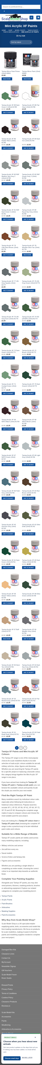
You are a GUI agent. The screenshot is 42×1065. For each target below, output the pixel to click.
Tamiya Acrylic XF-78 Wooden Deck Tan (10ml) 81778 (30, 247)
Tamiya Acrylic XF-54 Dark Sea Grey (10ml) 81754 (31, 666)
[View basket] (38, 18)
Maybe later (27, 1057)
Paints (4, 1021)
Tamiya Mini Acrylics (11, 32)
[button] (31, 18)
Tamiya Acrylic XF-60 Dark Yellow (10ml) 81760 (31, 561)
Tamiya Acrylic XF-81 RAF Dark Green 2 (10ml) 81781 (10, 212)
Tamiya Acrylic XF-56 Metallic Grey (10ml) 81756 (29, 631)
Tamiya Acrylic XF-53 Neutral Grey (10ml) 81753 (11, 700)
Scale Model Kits (8, 1012)
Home (4, 30)
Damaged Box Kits (9, 950)
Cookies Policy (7, 998)
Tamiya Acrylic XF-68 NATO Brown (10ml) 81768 (29, 421)
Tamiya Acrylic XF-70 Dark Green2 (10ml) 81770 (31, 385)
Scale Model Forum (9, 975)
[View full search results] (4, 3)
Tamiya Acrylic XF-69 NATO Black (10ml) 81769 (10, 420)
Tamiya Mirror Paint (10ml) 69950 (31, 72)
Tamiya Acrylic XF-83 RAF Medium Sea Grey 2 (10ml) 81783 (10, 176)
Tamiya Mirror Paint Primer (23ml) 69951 (11, 72)
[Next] (25, 748)
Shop (10, 30)
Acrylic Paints (7, 900)
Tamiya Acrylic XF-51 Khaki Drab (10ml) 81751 (10, 733)
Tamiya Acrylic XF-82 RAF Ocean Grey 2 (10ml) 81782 (31, 176)
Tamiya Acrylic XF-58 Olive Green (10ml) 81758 (31, 595)
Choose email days (12, 1058)
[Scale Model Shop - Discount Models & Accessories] (15, 17)
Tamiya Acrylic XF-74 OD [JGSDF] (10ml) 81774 (30, 318)
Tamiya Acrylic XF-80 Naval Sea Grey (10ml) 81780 (30, 212)
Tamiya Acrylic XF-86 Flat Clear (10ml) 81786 (30, 106)
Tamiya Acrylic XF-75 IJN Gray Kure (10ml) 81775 (10, 318)
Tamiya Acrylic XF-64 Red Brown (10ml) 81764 (31, 492)
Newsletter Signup (9, 966)
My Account (6, 962)
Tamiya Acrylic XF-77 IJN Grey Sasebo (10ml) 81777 (10, 283)
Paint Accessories (8, 915)
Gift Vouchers (7, 970)
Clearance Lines (8, 954)
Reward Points (7, 985)
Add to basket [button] (8, 112)
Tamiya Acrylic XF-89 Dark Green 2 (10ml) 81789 (10, 106)
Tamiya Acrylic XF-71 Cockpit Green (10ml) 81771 (9, 386)
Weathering (6, 1025)
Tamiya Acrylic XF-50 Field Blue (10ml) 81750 (31, 733)
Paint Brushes (7, 904)
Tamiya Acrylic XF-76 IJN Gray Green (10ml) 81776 (31, 282)
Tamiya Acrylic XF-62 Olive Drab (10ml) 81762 (31, 525)
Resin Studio (7, 978)
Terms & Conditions (9, 993)
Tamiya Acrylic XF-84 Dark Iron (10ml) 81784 (31, 140)
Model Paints (20, 30)
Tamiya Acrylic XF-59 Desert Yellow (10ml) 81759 (9, 595)
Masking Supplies (8, 911)
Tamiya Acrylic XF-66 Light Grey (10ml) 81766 (31, 456)
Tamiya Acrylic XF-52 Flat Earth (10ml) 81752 (30, 700)
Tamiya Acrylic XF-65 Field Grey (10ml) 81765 (11, 492)
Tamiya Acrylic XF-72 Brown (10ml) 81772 (29, 351)
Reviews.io (6, 1006)
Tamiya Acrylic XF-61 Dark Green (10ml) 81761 (10, 561)
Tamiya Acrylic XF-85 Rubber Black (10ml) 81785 (9, 140)
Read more (7, 79)
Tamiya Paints (33, 30)
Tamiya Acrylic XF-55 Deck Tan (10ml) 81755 (11, 666)
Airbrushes (6, 907)
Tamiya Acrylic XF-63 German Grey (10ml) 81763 (9, 526)
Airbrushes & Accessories (11, 1029)
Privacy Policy (7, 989)
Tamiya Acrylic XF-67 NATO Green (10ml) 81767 (9, 457)
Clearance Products (9, 1002)
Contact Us (6, 958)
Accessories (6, 1017)
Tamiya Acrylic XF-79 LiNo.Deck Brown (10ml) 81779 (10, 247)
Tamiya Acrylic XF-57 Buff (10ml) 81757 (10, 630)
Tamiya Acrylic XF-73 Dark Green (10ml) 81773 (10, 351)
